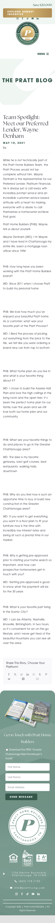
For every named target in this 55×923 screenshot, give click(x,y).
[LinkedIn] (27, 674)
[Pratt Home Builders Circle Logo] (27, 807)
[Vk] (9, 679)
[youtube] (33, 19)
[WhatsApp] (33, 674)
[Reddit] (21, 674)
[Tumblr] (40, 674)
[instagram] (17, 19)
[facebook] (23, 19)
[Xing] (23, 679)
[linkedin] (38, 19)
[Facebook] (9, 674)
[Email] (37, 679)
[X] (15, 674)
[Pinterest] (46, 674)
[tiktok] (28, 19)
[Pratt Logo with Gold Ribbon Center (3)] (27, 22)
